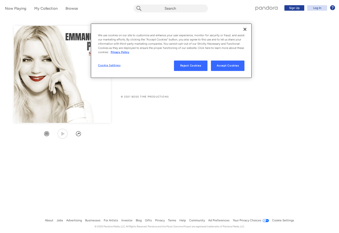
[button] (46, 134)
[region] (171, 50)
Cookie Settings (109, 65)
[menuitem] (309, 8)
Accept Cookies (228, 65)
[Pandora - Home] (266, 7)
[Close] (244, 29)
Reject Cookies (190, 65)
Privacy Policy (120, 52)
